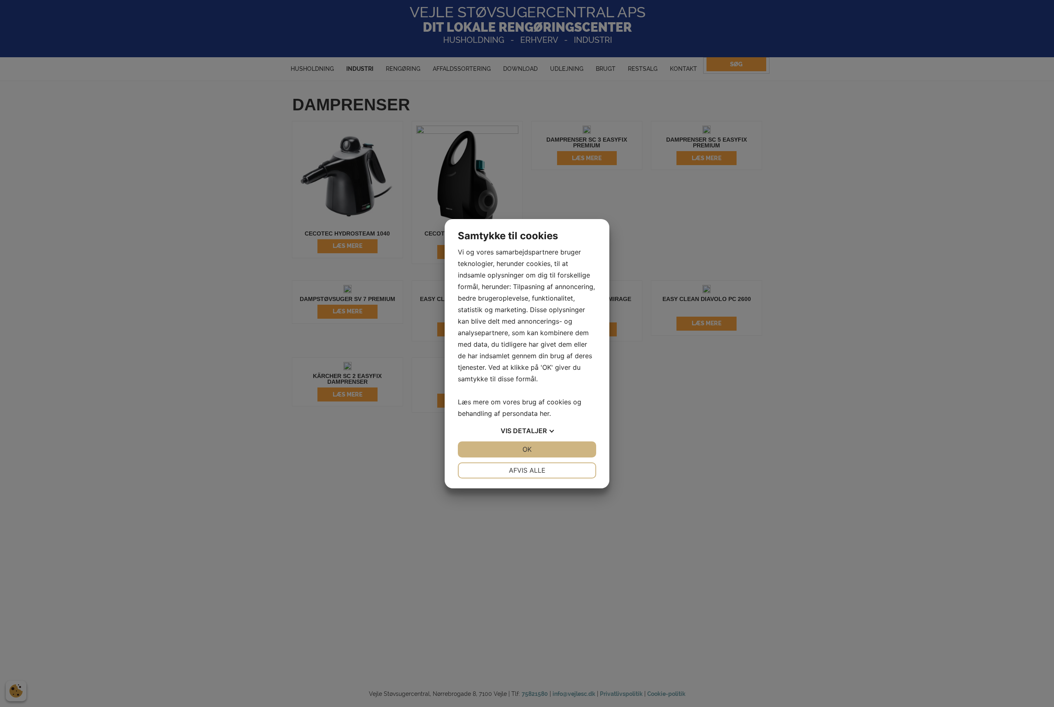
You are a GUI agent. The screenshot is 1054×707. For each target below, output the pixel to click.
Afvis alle (527, 470)
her (544, 413)
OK (527, 449)
